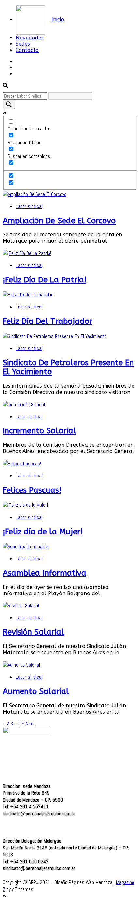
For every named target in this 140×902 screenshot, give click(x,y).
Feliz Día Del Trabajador (47, 321)
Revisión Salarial (33, 632)
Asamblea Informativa (44, 573)
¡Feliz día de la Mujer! (43, 531)
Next (30, 723)
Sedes (23, 44)
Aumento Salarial (36, 691)
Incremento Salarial (39, 430)
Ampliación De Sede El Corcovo (59, 220)
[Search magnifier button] (9, 104)
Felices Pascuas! (32, 490)
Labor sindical (29, 206)
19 (21, 723)
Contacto (27, 50)
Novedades (30, 38)
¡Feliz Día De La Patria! (44, 279)
